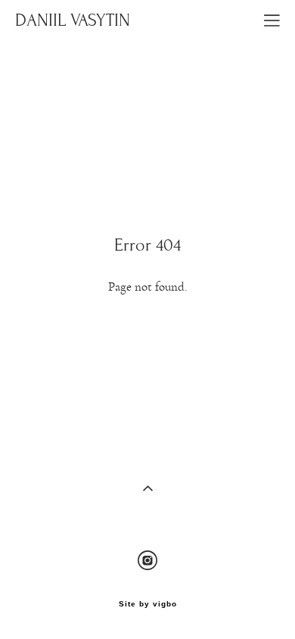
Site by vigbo (148, 604)
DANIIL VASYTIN (72, 20)
